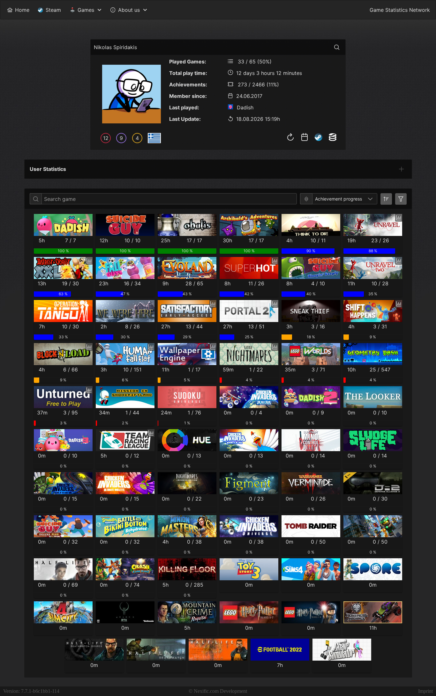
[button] (370, 199)
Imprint (425, 691)
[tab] (401, 169)
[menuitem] (18, 10)
